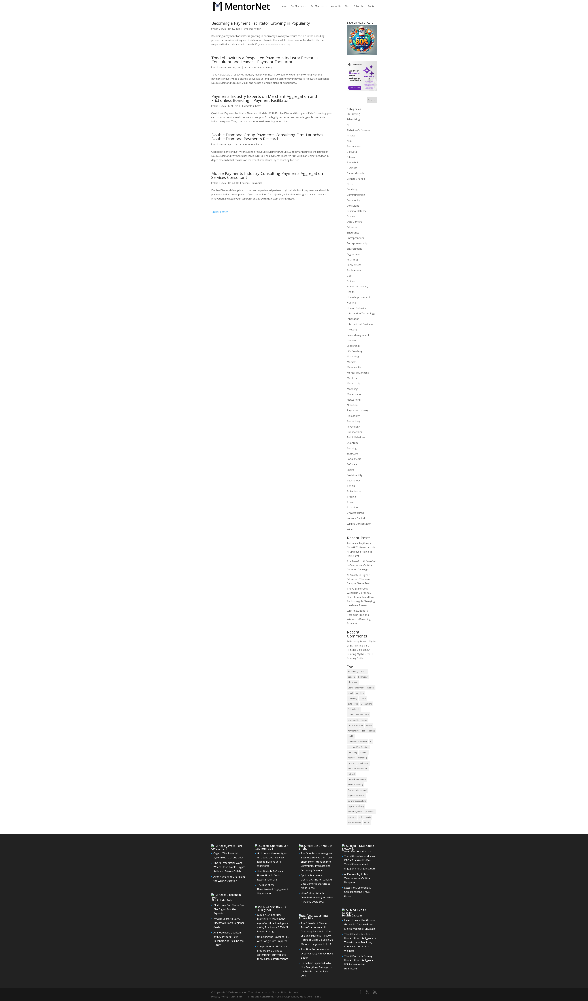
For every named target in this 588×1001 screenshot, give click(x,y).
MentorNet (239, 992)
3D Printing (353, 114)
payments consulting (357, 801)
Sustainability (354, 475)
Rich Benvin (220, 28)
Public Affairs (354, 432)
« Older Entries (219, 212)
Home (284, 6)
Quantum (352, 443)
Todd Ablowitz (354, 822)
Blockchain (353, 162)
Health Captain (352, 915)
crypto (363, 698)
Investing (352, 329)
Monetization (354, 394)
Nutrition (352, 405)
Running (352, 448)
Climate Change (356, 178)
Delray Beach (354, 709)
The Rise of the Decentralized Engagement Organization (272, 889)
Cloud (350, 184)
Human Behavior (356, 308)
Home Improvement (358, 297)
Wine (350, 529)
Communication (356, 194)
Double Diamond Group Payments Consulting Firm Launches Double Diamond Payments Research (267, 136)
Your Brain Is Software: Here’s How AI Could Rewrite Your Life (270, 875)
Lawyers (351, 340)
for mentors (353, 731)
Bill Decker (363, 677)
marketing (352, 752)
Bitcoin (351, 157)
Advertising (353, 119)
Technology (353, 480)
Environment (354, 248)
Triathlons (353, 507)
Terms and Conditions (259, 996)
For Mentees (317, 6)
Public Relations (356, 437)
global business (368, 731)
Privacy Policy (219, 996)
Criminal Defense (357, 211)
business (370, 687)
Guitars (351, 281)
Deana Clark (366, 704)
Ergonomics (353, 254)
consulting (352, 698)
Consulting (257, 182)
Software (352, 464)
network (351, 774)
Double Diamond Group (358, 714)
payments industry (356, 806)
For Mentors (297, 6)
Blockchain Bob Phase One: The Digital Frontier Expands (229, 909)
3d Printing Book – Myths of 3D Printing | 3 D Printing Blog (361, 645)
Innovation (353, 318)
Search (371, 100)
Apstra (363, 671)
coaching (360, 693)
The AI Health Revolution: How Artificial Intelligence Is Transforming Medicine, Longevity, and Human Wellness (360, 942)
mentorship (363, 763)
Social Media (354, 459)
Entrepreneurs (355, 238)
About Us (336, 6)
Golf (349, 275)
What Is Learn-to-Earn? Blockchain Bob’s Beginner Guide (228, 923)
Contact (372, 6)
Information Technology (361, 313)
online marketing (355, 784)
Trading (351, 496)
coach (350, 693)
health (350, 736)
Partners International (357, 790)
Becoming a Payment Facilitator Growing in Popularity (260, 23)
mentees (363, 752)
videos (367, 822)
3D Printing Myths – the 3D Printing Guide (360, 654)
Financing (352, 259)
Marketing (353, 356)
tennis (368, 817)
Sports (350, 469)
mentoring (362, 757)
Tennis (351, 486)
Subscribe (359, 6)
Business (248, 67)
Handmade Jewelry (357, 286)
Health (350, 292)
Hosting (351, 302)
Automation (353, 146)
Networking (354, 399)
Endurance (353, 232)
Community (353, 200)
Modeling (352, 389)
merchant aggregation (357, 768)
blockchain (352, 682)
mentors (351, 763)
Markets (351, 362)
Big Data (352, 151)
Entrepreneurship (357, 243)
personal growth (355, 811)
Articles (351, 135)
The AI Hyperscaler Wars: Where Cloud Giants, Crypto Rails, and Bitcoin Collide (229, 867)
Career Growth (355, 173)
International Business (360, 324)
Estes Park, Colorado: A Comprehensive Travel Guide (357, 892)
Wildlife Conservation (359, 523)
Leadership (353, 345)
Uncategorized (355, 513)
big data (351, 677)
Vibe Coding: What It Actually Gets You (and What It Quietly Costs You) (317, 897)
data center (353, 704)
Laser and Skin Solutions (358, 747)
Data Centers (354, 221)
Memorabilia (354, 367)
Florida (369, 725)
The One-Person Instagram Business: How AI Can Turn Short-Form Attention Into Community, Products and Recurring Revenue (316, 862)
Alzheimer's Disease (358, 130)
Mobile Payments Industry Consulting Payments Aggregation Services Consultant (267, 175)
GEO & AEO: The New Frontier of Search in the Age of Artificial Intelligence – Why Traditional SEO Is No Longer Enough (273, 923)
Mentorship (353, 383)
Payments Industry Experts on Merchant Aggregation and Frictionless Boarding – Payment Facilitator (264, 98)
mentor (351, 757)
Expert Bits (306, 918)
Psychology (353, 426)
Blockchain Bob (221, 900)
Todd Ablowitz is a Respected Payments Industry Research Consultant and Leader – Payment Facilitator (264, 59)
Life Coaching (354, 351)
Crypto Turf (219, 848)
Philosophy (353, 416)
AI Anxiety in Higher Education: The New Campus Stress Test (358, 579)
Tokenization (354, 491)
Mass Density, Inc (310, 996)
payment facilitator (356, 795)
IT (371, 741)
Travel (350, 502)
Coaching (352, 189)
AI (348, 124)
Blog (347, 6)
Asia (349, 141)
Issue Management (358, 335)
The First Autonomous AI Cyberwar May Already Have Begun (317, 953)
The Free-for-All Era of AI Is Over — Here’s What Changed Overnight (361, 565)
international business (357, 741)
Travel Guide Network (356, 851)
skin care (352, 817)
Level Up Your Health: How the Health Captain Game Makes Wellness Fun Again (359, 924)
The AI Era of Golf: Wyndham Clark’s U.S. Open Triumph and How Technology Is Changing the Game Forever (361, 597)
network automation (357, 779)
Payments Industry (252, 28)
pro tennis (370, 811)
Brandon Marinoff (356, 687)
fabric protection (355, 725)
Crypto (351, 216)
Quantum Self (264, 848)
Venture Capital (356, 518)
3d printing (353, 671)
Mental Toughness (358, 372)
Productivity (353, 421)
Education (352, 227)
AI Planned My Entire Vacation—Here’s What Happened (357, 878)
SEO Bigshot (263, 910)
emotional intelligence (357, 720)
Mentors (352, 378)
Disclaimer (237, 996)
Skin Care (352, 453)
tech (360, 817)
